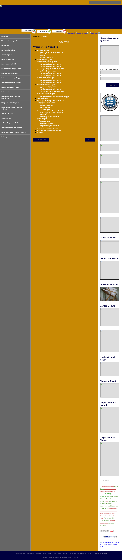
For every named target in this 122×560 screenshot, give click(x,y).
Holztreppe (104, 496)
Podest (42, 56)
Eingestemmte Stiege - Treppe (11, 68)
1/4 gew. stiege (110, 486)
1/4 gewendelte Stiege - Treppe (50, 64)
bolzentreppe (112, 520)
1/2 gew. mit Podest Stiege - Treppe (52, 68)
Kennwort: (103, 76)
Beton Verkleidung (7, 59)
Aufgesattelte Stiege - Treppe (11, 82)
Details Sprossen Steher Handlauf (51, 113)
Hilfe (59, 553)
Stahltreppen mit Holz (8, 64)
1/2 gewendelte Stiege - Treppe (50, 66)
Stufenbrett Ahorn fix (112, 508)
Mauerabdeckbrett (46, 105)
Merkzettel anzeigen (8, 50)
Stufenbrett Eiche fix (104, 511)
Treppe (101, 518)
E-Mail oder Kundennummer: (109, 70)
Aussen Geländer (7, 114)
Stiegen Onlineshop (106, 503)
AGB (44, 553)
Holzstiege (108, 494)
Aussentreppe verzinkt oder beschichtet (10, 97)
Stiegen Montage (113, 501)
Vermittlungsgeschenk (100, 553)
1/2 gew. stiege (103, 486)
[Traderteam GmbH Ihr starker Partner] (109, 546)
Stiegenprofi (104, 508)
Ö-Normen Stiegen (46, 123)
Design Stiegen (45, 121)
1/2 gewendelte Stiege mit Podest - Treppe (54, 97)
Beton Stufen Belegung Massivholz (51, 52)
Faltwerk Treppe (7, 92)
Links (90, 553)
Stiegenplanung (105, 506)
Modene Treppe (113, 496)
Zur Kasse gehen (6, 55)
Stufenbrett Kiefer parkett (109, 513)
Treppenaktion (104, 520)
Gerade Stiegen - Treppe (48, 63)
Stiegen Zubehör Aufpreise (10, 103)
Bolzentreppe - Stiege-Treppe (11, 78)
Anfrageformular (20, 553)
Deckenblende (45, 107)
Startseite (4, 36)
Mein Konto (5, 45)
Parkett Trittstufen (46, 57)
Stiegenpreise (114, 506)
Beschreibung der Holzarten (49, 116)
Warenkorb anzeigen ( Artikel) (11, 41)
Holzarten (43, 114)
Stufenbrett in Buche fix (105, 515)
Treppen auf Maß (109, 518)
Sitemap (38, 553)
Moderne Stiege (105, 499)
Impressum (30, 553)
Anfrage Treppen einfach (9, 123)
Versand (65, 553)
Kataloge (4, 137)
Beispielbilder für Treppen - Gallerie (13, 132)
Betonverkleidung (111, 491)
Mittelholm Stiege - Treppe (10, 87)
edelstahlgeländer (104, 523)
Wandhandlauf (45, 109)
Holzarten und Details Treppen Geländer (11, 108)
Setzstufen (44, 54)
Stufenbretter (113, 515)
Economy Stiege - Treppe (9, 73)
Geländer (43, 104)
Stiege (106, 501)
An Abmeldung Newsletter (78, 553)
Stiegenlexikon (6, 118)
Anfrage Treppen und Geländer (11, 127)
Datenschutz (52, 553)
